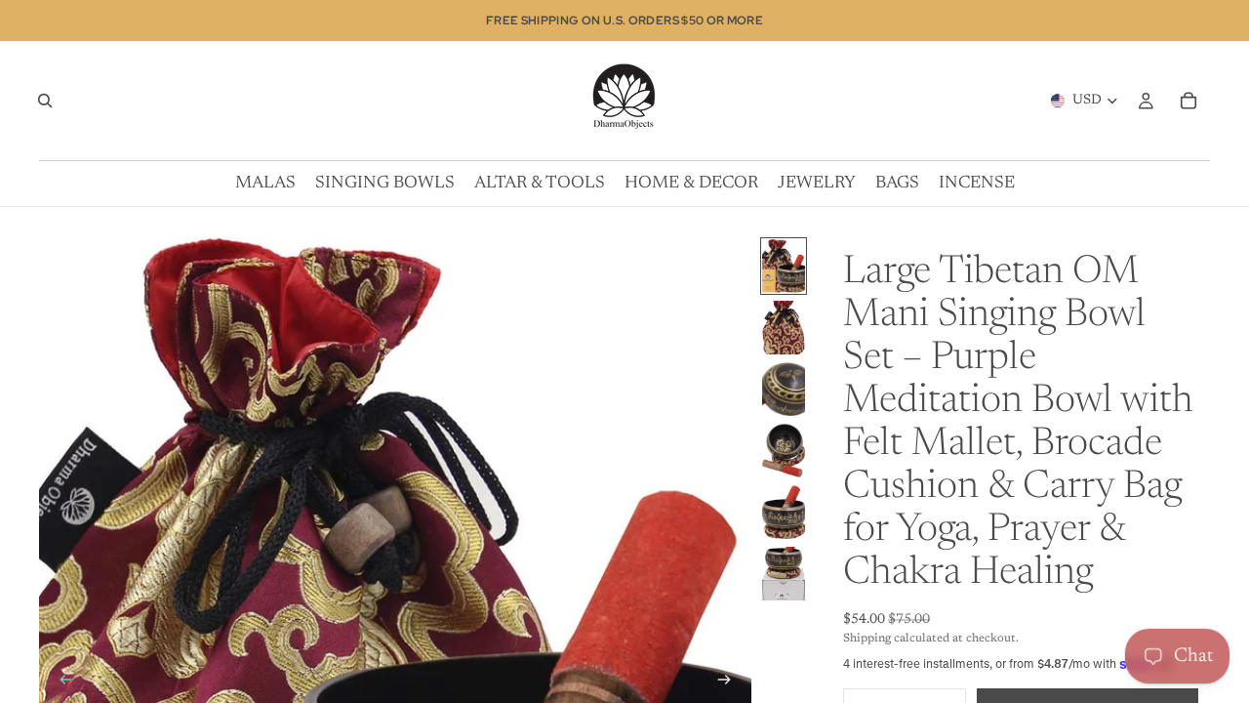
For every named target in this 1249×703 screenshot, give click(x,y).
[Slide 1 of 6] (783, 266)
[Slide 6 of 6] (783, 573)
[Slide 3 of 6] (783, 389)
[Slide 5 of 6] (783, 512)
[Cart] (1188, 100)
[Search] (44, 100)
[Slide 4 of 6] (783, 450)
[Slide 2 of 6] (783, 327)
